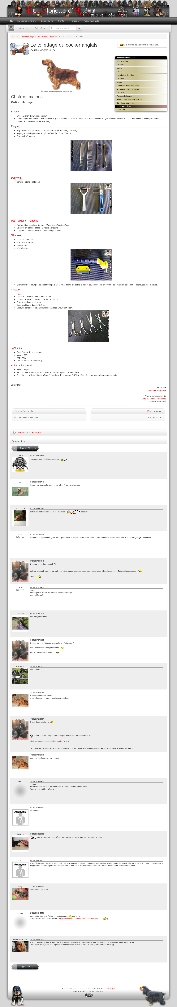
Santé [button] (61, 21)
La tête (119, 68)
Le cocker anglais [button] (26, 21)
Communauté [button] (91, 21)
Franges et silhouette (124, 96)
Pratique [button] (74, 21)
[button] (11, 20)
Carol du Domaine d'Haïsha (154, 398)
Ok (79, 28)
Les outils (120, 65)
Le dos (119, 72)
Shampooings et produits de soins (129, 100)
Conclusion (121, 110)
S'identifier (39, 28)
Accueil (15, 36)
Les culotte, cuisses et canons (128, 89)
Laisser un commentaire (27, 432)
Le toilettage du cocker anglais (51, 36)
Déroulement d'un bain (125, 103)
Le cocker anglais (28, 36)
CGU (114, 989)
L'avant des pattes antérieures (128, 86)
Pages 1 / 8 (25, 448)
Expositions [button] (47, 21)
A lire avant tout (122, 61)
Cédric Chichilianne (157, 401)
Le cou (119, 82)
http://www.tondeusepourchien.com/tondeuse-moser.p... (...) (80, 919)
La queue (120, 92)
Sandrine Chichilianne (156, 390)
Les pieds (120, 79)
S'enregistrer (25, 28)
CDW (108, 989)
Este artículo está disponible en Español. (141, 44)
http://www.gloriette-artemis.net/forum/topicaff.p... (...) (49, 741)
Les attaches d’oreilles (125, 75)
